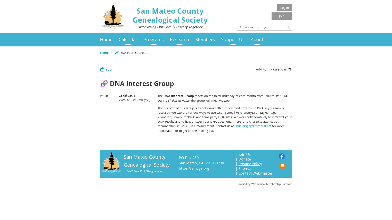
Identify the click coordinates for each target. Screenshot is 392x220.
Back (109, 69)
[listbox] (274, 69)
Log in (284, 8)
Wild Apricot (258, 184)
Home (104, 53)
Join (281, 16)
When (104, 96)
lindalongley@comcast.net (253, 126)
